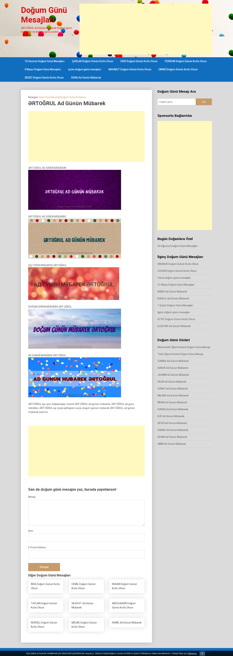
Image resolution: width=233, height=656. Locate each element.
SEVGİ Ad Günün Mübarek (172, 423)
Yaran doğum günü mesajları (174, 277)
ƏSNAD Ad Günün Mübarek (172, 430)
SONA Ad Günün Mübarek (86, 77)
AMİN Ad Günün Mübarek (171, 443)
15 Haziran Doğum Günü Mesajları (45, 61)
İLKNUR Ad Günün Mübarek (172, 367)
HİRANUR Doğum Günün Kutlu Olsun (178, 264)
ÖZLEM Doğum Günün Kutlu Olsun (177, 270)
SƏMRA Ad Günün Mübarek (173, 361)
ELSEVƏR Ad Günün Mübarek (174, 326)
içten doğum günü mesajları (84, 69)
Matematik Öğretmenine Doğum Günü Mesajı (183, 347)
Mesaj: (32, 496)
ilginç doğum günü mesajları (173, 312)
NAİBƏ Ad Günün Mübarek (172, 291)
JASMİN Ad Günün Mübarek (173, 374)
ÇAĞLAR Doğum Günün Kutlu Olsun (92, 61)
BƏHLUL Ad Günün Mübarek (173, 298)
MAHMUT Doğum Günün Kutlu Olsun (129, 69)
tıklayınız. (192, 653)
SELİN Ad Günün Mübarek (171, 381)
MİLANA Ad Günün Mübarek (173, 395)
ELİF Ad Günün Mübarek (170, 416)
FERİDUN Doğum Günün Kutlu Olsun (186, 61)
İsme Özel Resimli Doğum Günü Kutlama (62, 97)
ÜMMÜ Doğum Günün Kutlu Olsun (178, 69)
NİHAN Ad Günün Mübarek (172, 402)
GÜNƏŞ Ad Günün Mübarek (172, 409)
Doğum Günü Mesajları (44, 15)
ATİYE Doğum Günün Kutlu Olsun (176, 319)
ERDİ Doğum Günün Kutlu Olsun (139, 61)
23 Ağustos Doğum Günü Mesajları (177, 246)
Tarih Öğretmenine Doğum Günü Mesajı (180, 354)
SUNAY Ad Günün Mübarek (172, 388)
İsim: (31, 530)
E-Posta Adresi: (37, 547)
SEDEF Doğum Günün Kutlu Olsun (44, 77)
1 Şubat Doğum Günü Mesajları (175, 305)
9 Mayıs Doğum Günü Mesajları (43, 69)
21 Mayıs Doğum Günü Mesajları (175, 284)
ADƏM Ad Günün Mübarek (172, 436)
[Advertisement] (146, 29)
